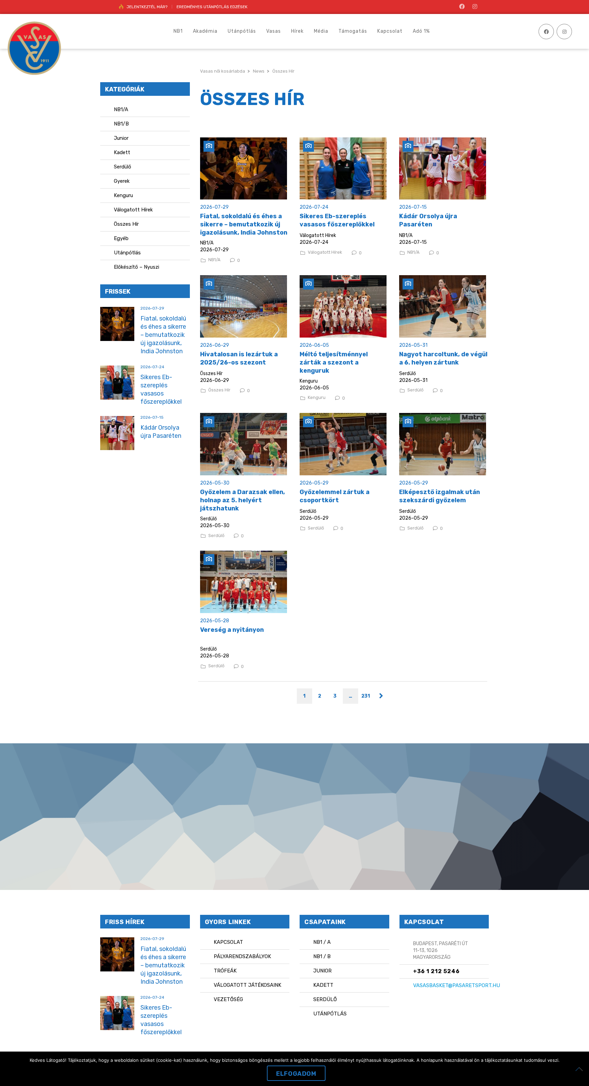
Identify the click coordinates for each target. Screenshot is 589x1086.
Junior (121, 138)
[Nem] (580, 1069)
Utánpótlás (127, 253)
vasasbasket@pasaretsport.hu (456, 985)
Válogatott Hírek (325, 252)
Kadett (122, 152)
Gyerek (122, 181)
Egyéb (121, 238)
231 (365, 696)
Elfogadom (296, 1073)
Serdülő (415, 390)
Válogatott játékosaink (247, 985)
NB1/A (214, 259)
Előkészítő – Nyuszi (136, 267)
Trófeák (225, 971)
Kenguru (317, 397)
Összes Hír (219, 390)
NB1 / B (322, 956)
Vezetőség (228, 999)
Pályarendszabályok (242, 956)
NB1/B (121, 124)
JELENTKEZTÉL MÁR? (146, 6)
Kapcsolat (228, 942)
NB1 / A (322, 942)
